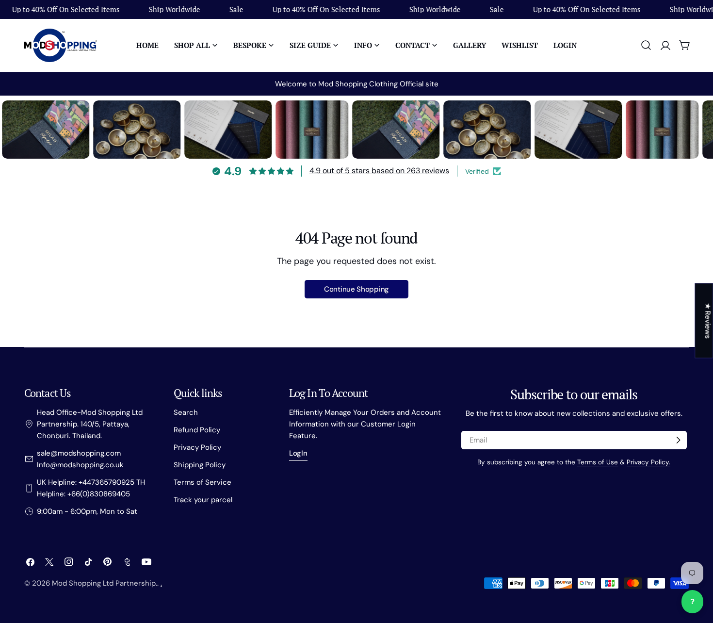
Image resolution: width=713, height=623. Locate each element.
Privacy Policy (197, 447)
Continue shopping (356, 289)
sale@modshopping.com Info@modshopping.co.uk (80, 459)
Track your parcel (203, 500)
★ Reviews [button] (708, 320)
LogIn (298, 453)
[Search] (646, 45)
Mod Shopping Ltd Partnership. (104, 583)
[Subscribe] (678, 440)
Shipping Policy (200, 465)
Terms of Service (202, 482)
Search (186, 412)
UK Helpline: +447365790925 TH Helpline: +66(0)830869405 (91, 488)
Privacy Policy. (648, 462)
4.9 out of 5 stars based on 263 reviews (379, 170)
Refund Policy (197, 430)
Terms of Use (597, 462)
